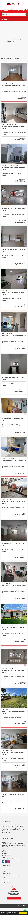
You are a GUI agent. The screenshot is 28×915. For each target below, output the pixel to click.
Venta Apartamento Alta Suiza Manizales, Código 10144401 (14, 752)
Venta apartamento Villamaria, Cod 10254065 (14, 795)
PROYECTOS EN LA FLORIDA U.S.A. (11, 875)
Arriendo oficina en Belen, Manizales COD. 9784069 (14, 85)
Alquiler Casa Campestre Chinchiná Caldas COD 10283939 (14, 167)
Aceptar (23, 912)
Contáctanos (6, 881)
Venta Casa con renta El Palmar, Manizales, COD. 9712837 (14, 292)
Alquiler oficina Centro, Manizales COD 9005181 (14, 670)
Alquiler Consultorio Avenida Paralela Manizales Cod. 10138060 (14, 460)
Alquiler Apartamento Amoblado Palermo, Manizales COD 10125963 (14, 419)
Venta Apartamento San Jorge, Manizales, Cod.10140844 (14, 335)
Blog (4, 877)
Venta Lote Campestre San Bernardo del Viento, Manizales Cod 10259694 (14, 711)
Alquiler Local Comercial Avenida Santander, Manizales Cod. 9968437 (14, 544)
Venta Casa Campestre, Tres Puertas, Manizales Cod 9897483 (14, 628)
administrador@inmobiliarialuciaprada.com (12, 859)
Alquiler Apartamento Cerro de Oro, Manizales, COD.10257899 (14, 126)
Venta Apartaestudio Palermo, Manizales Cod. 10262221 (14, 501)
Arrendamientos (6, 873)
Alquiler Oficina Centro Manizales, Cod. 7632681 (14, 209)
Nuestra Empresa (7, 879)
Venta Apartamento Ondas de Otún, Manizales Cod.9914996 (14, 585)
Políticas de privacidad (8, 883)
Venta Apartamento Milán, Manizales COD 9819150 (14, 250)
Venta (4, 871)
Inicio (4, 869)
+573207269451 (6, 851)
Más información (9, 913)
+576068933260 (6, 855)
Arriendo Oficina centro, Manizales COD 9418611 (14, 378)
